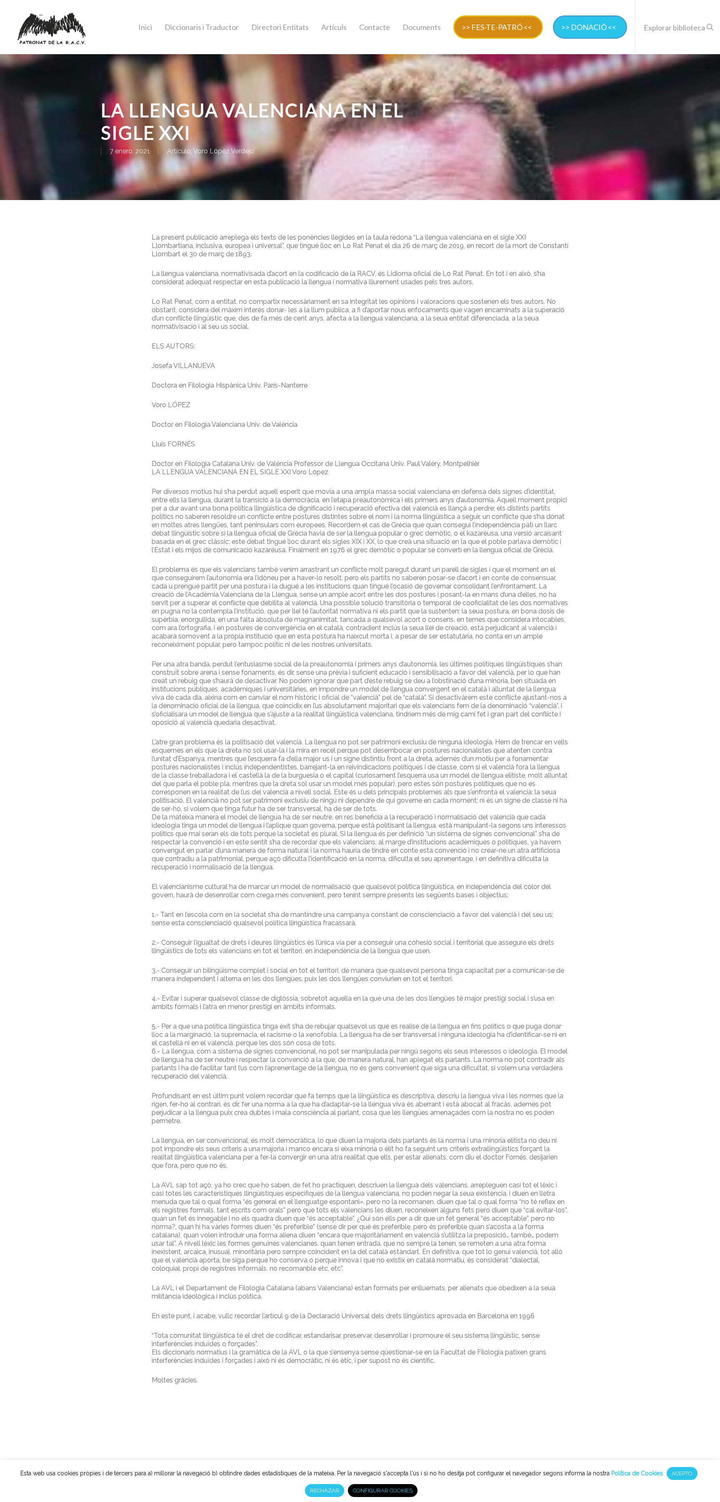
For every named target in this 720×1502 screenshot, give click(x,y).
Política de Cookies (637, 1473)
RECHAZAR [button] (324, 1490)
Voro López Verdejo (223, 151)
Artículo (179, 151)
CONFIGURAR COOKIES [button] (382, 1490)
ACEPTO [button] (682, 1473)
